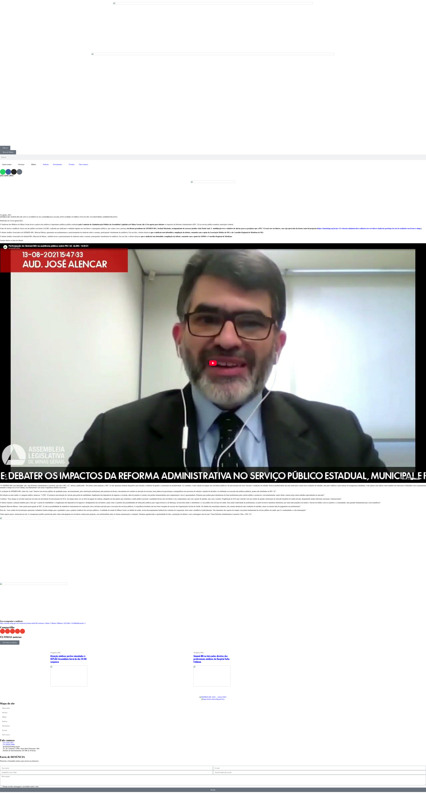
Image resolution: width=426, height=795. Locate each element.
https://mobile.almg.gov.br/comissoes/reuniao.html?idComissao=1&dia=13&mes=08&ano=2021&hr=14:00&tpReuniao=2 (43, 623)
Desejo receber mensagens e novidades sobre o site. (21, 786)
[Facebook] (8, 172)
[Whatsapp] (3, 172)
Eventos (71, 164)
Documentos (57, 164)
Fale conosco (83, 164)
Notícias (46, 164)
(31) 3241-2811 (7, 175)
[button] (2, 631)
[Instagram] (14, 172)
